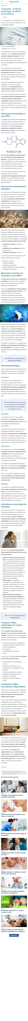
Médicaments (4, 5)
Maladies (3, 812)
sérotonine (8, 335)
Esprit (2, 793)
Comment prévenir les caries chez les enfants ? (13, 853)
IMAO (20, 672)
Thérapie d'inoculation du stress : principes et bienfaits (12, 796)
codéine (12, 130)
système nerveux (6, 205)
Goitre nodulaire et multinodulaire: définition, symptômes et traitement (13, 930)
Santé (2, 832)
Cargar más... (14, 935)
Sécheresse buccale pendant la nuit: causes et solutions (13, 815)
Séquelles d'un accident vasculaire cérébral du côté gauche (12, 892)
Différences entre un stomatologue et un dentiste (13, 834)
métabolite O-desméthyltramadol (15, 475)
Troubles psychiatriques (9, 643)
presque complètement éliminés (14, 489)
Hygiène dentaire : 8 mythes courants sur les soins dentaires (13, 873)
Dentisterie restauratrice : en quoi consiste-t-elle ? (12, 911)
